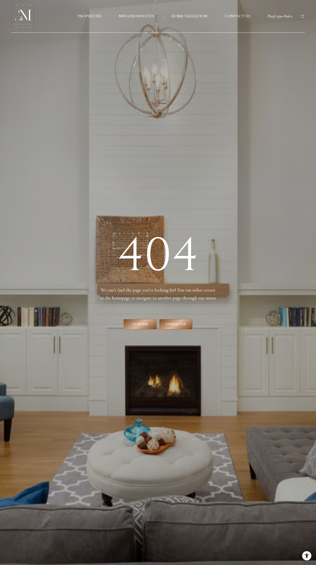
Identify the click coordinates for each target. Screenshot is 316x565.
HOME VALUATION (189, 16)
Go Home (140, 324)
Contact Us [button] (176, 324)
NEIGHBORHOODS (136, 16)
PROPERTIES (89, 16)
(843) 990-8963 (280, 16)
